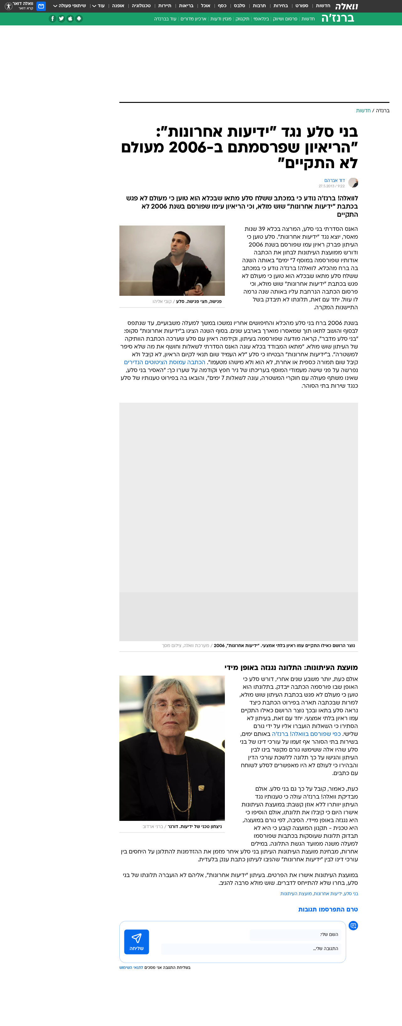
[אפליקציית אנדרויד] (79, 19)
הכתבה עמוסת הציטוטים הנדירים (164, 363)
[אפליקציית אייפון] (70, 19)
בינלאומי (261, 19)
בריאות (186, 6)
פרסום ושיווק (285, 19)
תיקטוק (242, 19)
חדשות (323, 6)
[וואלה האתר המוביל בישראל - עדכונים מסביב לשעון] (346, 6)
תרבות (259, 6)
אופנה (118, 6)
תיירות (164, 6)
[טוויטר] (61, 19)
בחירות (281, 6)
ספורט (302, 6)
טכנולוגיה (141, 6)
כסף (222, 6)
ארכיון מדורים (193, 19)
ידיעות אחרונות (328, 894)
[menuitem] (319, 6)
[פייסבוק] (53, 19)
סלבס (239, 6)
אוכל (205, 6)
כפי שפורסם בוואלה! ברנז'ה (306, 734)
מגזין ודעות (220, 19)
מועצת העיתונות (296, 894)
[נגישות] (9, 6)
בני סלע (351, 894)
